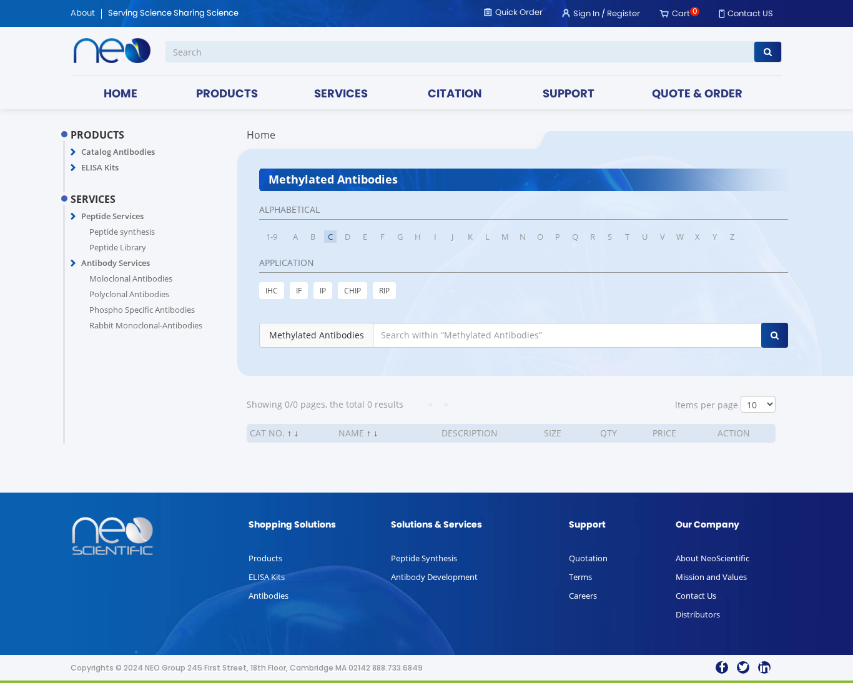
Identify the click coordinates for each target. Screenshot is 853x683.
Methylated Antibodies (316, 335)
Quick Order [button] (519, 13)
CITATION (455, 94)
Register (623, 14)
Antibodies (268, 595)
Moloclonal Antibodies (130, 278)
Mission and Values (711, 576)
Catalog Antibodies (118, 151)
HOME (120, 94)
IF (299, 290)
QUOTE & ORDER (697, 94)
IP (323, 290)
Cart (681, 14)
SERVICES (341, 94)
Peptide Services (112, 216)
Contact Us (696, 595)
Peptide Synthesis (424, 558)
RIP (384, 290)
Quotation (588, 558)
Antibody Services (115, 262)
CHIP (352, 290)
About (83, 14)
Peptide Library (117, 247)
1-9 (271, 236)
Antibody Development (434, 576)
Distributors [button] (698, 614)
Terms (580, 576)
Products (265, 558)
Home (261, 135)
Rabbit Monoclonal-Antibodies (145, 325)
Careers (583, 595)
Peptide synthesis (122, 231)
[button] (73, 152)
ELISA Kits (100, 167)
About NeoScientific (712, 558)
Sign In (586, 14)
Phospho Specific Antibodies (142, 309)
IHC (271, 290)
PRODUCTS (227, 94)
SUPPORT (568, 94)
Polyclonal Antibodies (129, 294)
